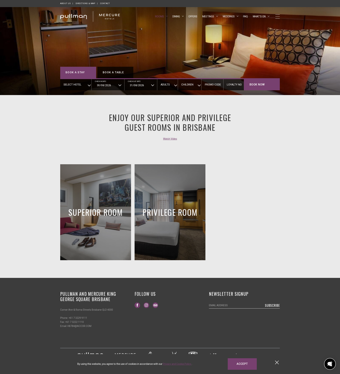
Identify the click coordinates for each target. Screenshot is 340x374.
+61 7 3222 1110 (74, 322)
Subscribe (272, 305)
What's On (259, 16)
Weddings (229, 16)
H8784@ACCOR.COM (79, 326)
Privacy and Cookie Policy (177, 363)
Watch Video (170, 138)
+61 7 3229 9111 (78, 317)
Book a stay (75, 72)
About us (65, 3)
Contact (105, 3)
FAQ (245, 16)
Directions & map (85, 3)
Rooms (160, 16)
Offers (192, 16)
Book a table (113, 72)
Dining (176, 16)
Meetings (208, 16)
